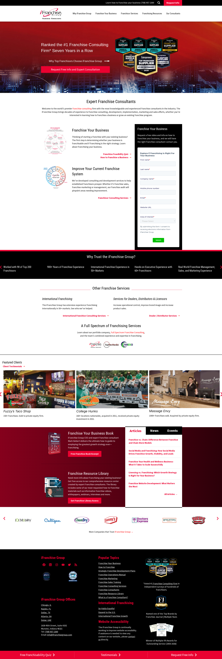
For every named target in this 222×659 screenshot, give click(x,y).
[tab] (135, 430)
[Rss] (76, 565)
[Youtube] (63, 565)
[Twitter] (69, 565)
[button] (4, 518)
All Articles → (170, 494)
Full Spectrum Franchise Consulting (127, 332)
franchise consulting (82, 108)
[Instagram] (57, 565)
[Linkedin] (50, 565)
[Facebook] (44, 565)
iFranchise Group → (124, 531)
